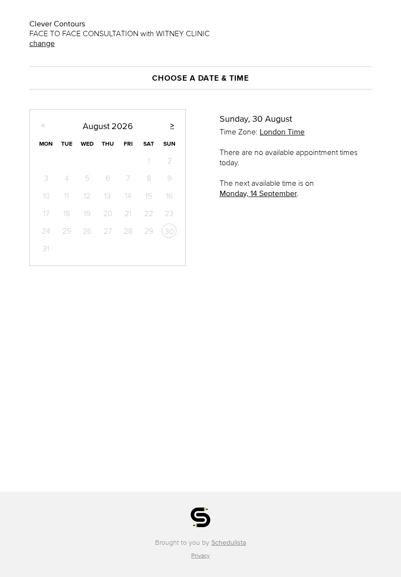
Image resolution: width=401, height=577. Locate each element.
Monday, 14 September (258, 193)
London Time (282, 131)
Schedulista (228, 542)
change (42, 43)
